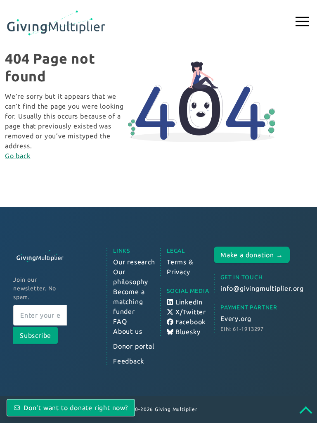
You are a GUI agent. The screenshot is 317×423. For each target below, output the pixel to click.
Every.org (235, 318)
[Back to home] (40, 256)
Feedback (128, 361)
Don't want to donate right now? (76, 407)
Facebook (189, 322)
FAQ (120, 321)
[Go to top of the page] (310, 411)
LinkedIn (188, 302)
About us (127, 331)
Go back (18, 155)
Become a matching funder (128, 301)
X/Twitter (189, 312)
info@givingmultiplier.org (262, 288)
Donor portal (133, 346)
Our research (134, 262)
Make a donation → (251, 255)
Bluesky (186, 331)
